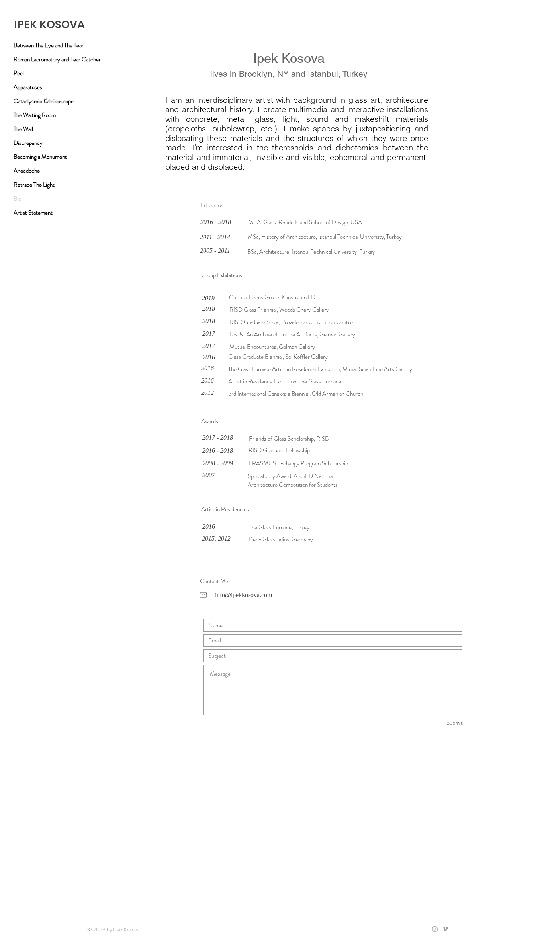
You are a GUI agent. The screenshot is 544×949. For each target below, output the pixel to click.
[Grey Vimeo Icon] (445, 929)
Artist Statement (33, 212)
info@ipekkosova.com (243, 595)
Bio (17, 198)
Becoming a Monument (40, 156)
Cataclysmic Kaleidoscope (44, 101)
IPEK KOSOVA (49, 24)
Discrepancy (28, 143)
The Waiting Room (35, 115)
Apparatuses (28, 87)
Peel (19, 73)
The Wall (23, 129)
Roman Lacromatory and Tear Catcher (57, 59)
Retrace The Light (34, 184)
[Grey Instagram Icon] (434, 929)
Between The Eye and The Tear (49, 45)
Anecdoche (27, 170)
